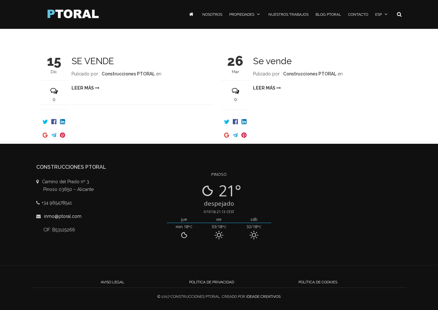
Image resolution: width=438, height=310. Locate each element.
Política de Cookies (318, 282)
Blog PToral (328, 14)
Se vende (272, 61)
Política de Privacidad (211, 282)
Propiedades (241, 14)
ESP (378, 14)
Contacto (358, 14)
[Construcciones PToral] (73, 13)
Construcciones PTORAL (128, 73)
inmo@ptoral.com (62, 216)
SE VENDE (93, 61)
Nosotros (212, 14)
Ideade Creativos (263, 296)
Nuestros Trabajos (288, 14)
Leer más (83, 87)
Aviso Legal (112, 282)
